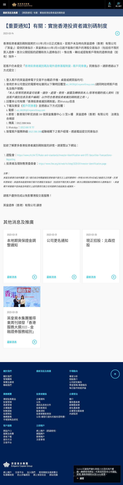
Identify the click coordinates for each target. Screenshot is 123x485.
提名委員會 (74, 408)
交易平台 (7, 442)
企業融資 (7, 408)
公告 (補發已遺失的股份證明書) (50, 416)
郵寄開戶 (40, 436)
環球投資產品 (9, 399)
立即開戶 (40, 425)
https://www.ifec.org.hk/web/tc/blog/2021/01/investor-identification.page (72, 163)
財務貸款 (7, 411)
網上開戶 (7, 472)
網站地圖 (53, 474)
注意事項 (40, 439)
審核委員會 (74, 402)
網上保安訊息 (39, 474)
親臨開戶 (40, 433)
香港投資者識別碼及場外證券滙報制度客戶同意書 (55, 66)
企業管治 (73, 394)
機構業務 (7, 416)
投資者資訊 (41, 408)
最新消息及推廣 (43, 371)
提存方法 (7, 439)
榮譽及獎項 (8, 382)
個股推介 (73, 379)
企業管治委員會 (76, 411)
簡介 (71, 399)
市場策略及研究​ (10, 419)
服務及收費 (8, 433)
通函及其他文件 (43, 405)
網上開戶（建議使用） (46, 430)
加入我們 (31, 472)
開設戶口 (7, 430)
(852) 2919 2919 (34, 131)
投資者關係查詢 (43, 413)
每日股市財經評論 (77, 388)
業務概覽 (7, 394)
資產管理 (7, 405)
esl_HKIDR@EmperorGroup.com (80, 84)
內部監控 (73, 413)
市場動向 (73, 371)
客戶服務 (7, 425)
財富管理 (7, 402)
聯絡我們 (7, 385)
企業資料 (40, 399)
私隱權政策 (8, 474)
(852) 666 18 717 (27, 127)
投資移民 (7, 413)
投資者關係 (41, 394)
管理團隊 (7, 379)
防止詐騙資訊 (23, 474)
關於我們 (7, 371)
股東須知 (40, 411)
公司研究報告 (75, 382)
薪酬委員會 (74, 405)
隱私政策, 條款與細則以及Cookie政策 (97, 473)
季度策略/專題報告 (78, 385)
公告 (38, 402)
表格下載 (7, 436)
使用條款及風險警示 (48, 472)
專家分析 (73, 376)
